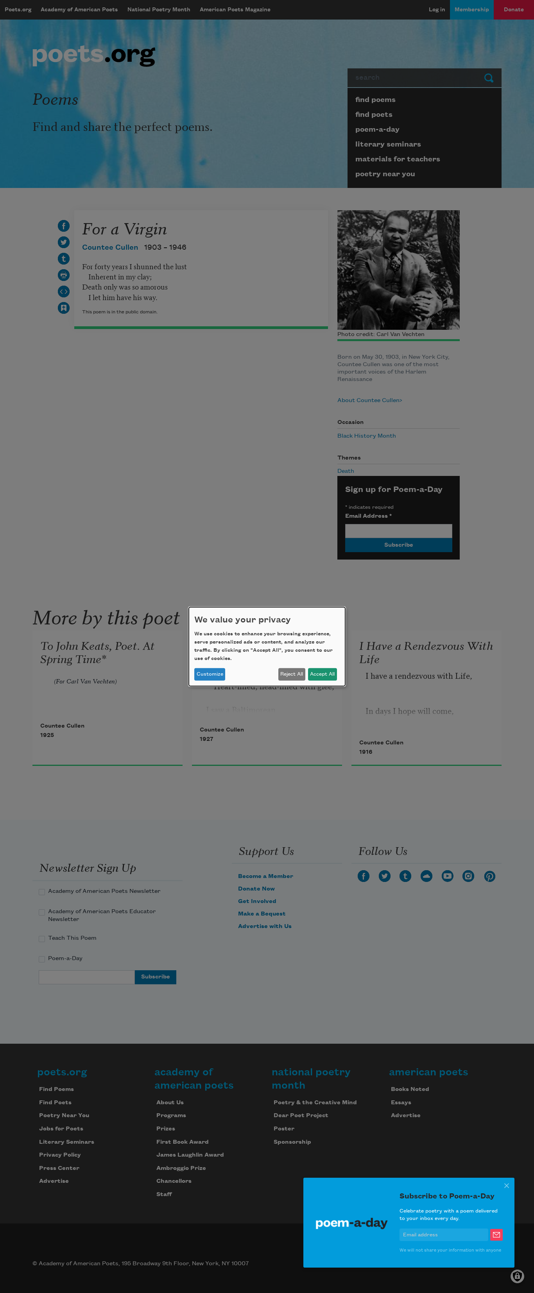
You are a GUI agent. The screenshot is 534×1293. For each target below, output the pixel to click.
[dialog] (267, 646)
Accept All (322, 674)
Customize (210, 674)
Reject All (291, 674)
